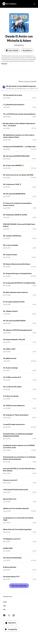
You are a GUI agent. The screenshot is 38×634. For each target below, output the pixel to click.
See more (4, 64)
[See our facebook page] (4, 615)
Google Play (12, 629)
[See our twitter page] (9, 615)
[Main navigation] (34, 4)
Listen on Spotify (13, 50)
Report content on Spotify (27, 81)
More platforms (27, 50)
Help (4, 609)
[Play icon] (3, 87)
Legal (4, 605)
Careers (5, 602)
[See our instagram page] (13, 615)
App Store (12, 623)
